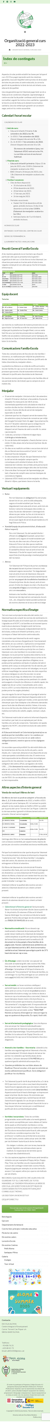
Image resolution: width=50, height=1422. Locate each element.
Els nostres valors (9, 1237)
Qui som (5, 1221)
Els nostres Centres (10, 1245)
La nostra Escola (8, 1241)
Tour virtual (9, 1264)
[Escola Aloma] (25, 19)
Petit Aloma (9, 1248)
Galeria (5, 1256)
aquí (31, 421)
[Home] (10, 50)
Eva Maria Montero (30, 1415)
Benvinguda (7, 1216)
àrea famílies (34, 942)
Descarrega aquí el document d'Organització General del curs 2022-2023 (26, 1209)
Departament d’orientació (12, 1225)
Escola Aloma (22, 1411)
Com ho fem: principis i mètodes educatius (19, 1229)
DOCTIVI (39, 1010)
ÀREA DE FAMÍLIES (16, 920)
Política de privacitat (39, 1417)
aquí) (11, 977)
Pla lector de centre (10, 1233)
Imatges (7, 1260)
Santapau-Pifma (11, 1252)
